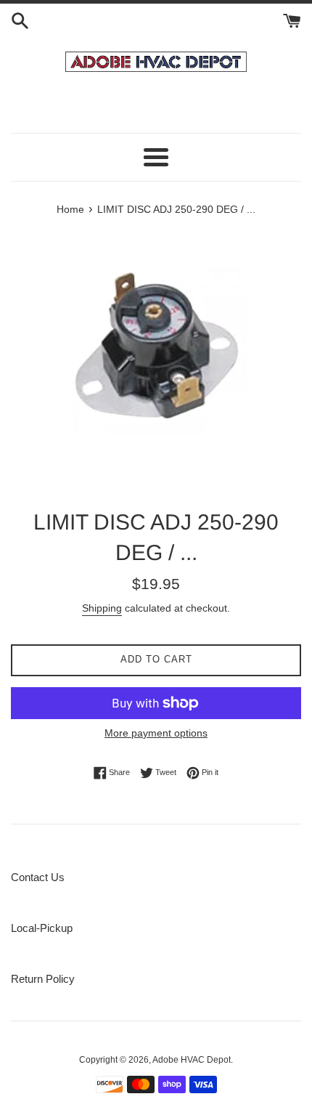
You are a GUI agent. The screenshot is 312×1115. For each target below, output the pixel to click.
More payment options (156, 733)
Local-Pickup (42, 928)
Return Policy (43, 979)
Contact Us (38, 877)
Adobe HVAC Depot (191, 1060)
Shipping (102, 608)
